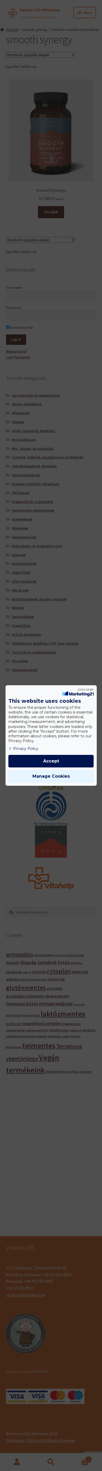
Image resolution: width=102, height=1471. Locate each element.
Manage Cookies (51, 776)
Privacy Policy (25, 748)
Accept (51, 761)
